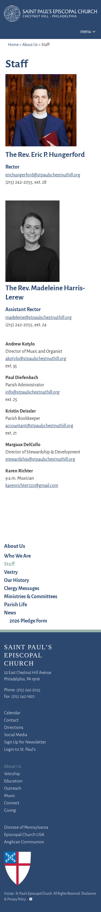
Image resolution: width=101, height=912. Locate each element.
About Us (30, 45)
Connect (11, 803)
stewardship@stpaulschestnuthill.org (40, 459)
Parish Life (15, 605)
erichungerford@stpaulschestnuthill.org (42, 175)
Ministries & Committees (30, 597)
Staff (9, 564)
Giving (10, 810)
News (10, 613)
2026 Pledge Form (28, 621)
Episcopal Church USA (24, 834)
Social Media (15, 735)
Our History (16, 580)
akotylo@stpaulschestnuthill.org (35, 359)
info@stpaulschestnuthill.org (32, 392)
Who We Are (17, 556)
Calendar (12, 713)
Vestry (11, 572)
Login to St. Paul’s (20, 749)
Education (13, 781)
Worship (12, 774)
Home (13, 45)
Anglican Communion (24, 842)
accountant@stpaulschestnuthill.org (39, 426)
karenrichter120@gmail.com (31, 485)
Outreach (12, 788)
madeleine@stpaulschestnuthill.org (38, 317)
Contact (11, 720)
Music (9, 796)
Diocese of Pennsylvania (26, 827)
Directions (13, 727)
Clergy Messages (21, 588)
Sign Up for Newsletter (25, 742)
